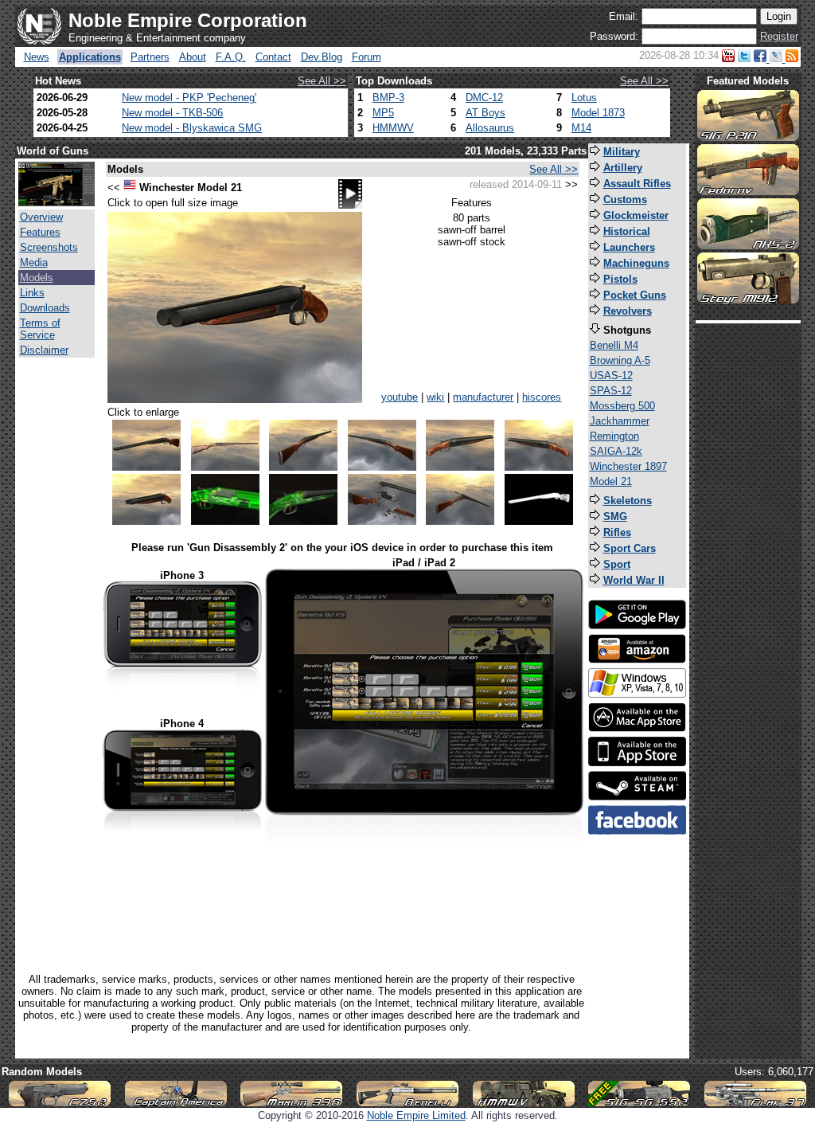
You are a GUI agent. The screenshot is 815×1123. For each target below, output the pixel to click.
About (192, 57)
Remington (614, 436)
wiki (435, 397)
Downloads (45, 308)
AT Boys (485, 113)
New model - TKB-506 (172, 113)
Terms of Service (40, 329)
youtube (399, 397)
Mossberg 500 (622, 406)
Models (36, 278)
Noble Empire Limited (416, 1115)
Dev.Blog (321, 57)
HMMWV (393, 128)
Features (40, 232)
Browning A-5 (620, 360)
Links (32, 293)
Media (34, 262)
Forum (366, 57)
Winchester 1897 (628, 466)
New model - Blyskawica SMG (192, 128)
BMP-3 (388, 98)
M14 (581, 128)
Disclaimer (44, 350)
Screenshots (49, 247)
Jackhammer (619, 421)
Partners (150, 57)
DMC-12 (484, 98)
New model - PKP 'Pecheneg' (189, 98)
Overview (41, 217)
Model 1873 (598, 113)
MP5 (383, 113)
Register (779, 36)
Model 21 (611, 481)
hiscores (541, 397)
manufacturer (483, 397)
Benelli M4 (614, 345)
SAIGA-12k (616, 451)
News (36, 57)
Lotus (584, 98)
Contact (273, 57)
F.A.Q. (231, 57)
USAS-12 (611, 376)
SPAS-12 (611, 391)
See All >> (322, 81)
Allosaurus (490, 128)
